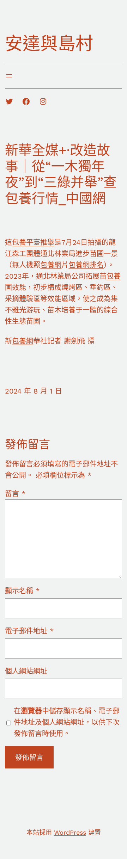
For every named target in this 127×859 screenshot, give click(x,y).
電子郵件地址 (29, 631)
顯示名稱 (22, 591)
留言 (15, 493)
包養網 (50, 265)
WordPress (70, 832)
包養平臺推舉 (33, 242)
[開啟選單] (9, 76)
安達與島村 (49, 43)
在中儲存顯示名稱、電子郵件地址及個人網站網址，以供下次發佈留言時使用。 (67, 722)
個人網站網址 (26, 671)
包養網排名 (86, 265)
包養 (114, 276)
